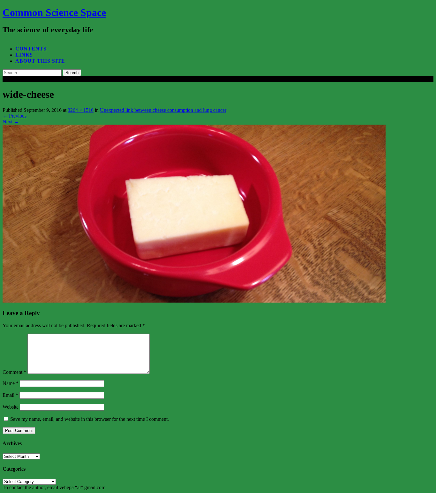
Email (10, 395)
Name (11, 383)
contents (31, 48)
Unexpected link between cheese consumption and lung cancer (163, 110)
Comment (14, 372)
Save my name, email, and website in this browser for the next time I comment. (89, 419)
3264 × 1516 (81, 110)
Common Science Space (54, 12)
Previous (14, 116)
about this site (40, 61)
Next (11, 121)
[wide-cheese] (194, 301)
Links (24, 55)
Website (11, 407)
